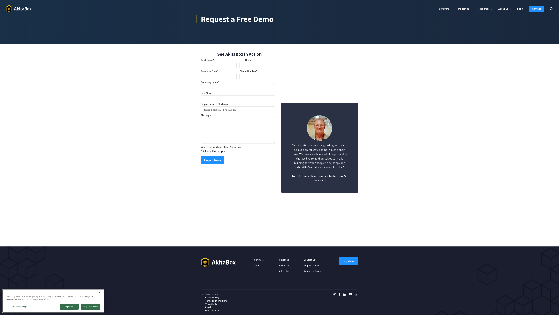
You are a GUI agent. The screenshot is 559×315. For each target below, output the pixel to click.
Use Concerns (212, 310)
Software (259, 259)
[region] (53, 301)
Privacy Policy (212, 297)
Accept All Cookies (90, 306)
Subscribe (283, 271)
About (257, 265)
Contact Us (309, 259)
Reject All (69, 306)
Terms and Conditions (216, 300)
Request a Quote (312, 271)
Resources (283, 265)
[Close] (99, 292)
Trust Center (211, 304)
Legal (208, 307)
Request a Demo (312, 265)
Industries (283, 259)
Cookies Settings (19, 306)
